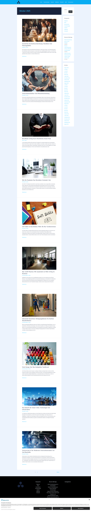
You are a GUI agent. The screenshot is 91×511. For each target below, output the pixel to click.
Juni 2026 (66, 71)
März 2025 (66, 91)
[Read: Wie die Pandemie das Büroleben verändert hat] (39, 168)
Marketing (57, 2)
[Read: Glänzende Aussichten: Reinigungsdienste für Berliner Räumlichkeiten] (39, 305)
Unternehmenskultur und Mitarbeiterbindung (35, 93)
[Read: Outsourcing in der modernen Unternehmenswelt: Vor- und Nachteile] (39, 439)
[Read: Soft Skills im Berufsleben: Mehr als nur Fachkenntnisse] (39, 213)
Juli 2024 (65, 105)
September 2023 (67, 122)
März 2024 (66, 112)
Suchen (65, 9)
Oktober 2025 (66, 79)
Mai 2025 (65, 88)
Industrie (52, 2)
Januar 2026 (66, 76)
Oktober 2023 (66, 120)
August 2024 (66, 103)
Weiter (58, 472)
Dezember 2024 (67, 96)
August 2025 (66, 83)
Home (41, 2)
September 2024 (67, 101)
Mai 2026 (65, 72)
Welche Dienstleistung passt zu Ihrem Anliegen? (68, 41)
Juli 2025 (65, 84)
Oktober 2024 (66, 100)
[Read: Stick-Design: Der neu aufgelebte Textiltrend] (39, 353)
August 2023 (66, 124)
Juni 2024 (66, 107)
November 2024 (67, 98)
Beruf (66, 2)
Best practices (70, 2)
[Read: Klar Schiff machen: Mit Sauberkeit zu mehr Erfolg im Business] (39, 258)
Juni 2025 (66, 86)
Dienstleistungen (46, 2)
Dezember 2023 (67, 117)
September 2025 (67, 81)
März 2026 (66, 74)
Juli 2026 (65, 69)
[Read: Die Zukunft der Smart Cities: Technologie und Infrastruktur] (39, 396)
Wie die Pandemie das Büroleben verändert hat (36, 180)
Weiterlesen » (24, 56)
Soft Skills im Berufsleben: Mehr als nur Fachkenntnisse (39, 227)
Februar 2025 (66, 93)
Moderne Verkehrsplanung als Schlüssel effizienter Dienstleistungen (53, 488)
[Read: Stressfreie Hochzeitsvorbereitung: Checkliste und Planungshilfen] (39, 30)
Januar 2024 (66, 115)
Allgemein (23, 47)
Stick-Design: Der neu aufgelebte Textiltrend (35, 367)
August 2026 (66, 67)
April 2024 (66, 110)
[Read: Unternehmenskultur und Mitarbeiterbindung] (39, 78)
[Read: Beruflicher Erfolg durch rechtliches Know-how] (39, 125)
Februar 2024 (66, 113)
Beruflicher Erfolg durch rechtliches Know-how (36, 139)
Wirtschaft (62, 2)
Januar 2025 (66, 95)
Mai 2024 (65, 108)
